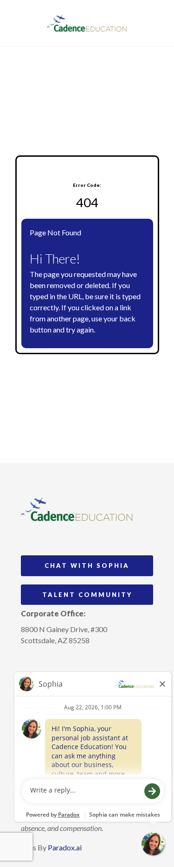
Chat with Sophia (87, 565)
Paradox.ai (65, 847)
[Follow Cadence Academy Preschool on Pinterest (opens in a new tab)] (45, 661)
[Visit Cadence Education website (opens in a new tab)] (87, 23)
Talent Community (87, 594)
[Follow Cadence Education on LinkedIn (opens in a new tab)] (62, 661)
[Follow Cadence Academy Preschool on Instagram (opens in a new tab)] (28, 661)
